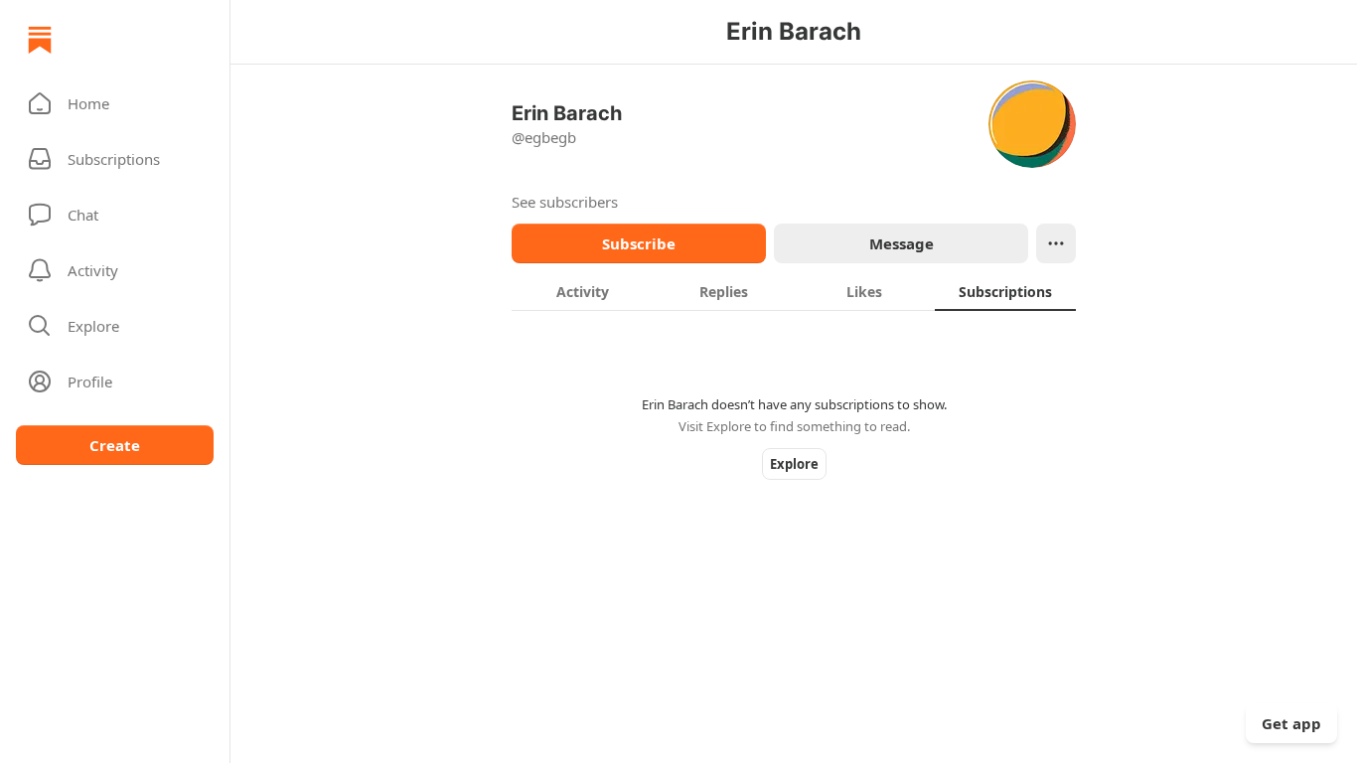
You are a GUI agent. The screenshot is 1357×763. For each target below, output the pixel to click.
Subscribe (639, 243)
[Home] (40, 40)
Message (901, 243)
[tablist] (794, 291)
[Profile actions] (1056, 243)
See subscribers (565, 202)
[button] (115, 103)
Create (114, 445)
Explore (794, 464)
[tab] (582, 291)
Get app (1291, 723)
